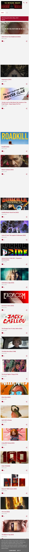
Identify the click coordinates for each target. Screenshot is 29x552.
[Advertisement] (14, 54)
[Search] (24, 2)
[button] (26, 41)
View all (3, 19)
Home (2, 12)
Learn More (12, 550)
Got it (19, 550)
